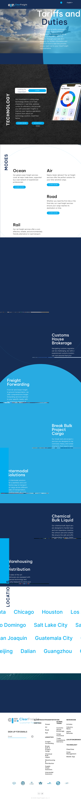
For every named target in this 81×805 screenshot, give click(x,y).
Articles (69, 724)
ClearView (70, 749)
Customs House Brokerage (60, 729)
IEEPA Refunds (69, 732)
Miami (52, 612)
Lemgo (54, 651)
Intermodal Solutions (49, 773)
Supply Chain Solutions (48, 767)
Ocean (47, 724)
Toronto (59, 625)
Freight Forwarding (49, 742)
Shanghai (27, 651)
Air (46, 727)
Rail (46, 733)
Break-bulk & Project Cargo (48, 748)
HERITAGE (37, 723)
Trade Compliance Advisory (60, 740)
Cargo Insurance (60, 734)
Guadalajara (36, 638)
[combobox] (70, 2)
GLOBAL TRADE (59, 722)
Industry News (69, 728)
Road (47, 730)
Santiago (31, 625)
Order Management (71, 753)
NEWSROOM (71, 720)
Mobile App (70, 756)
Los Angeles (22, 612)
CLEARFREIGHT (40, 720)
